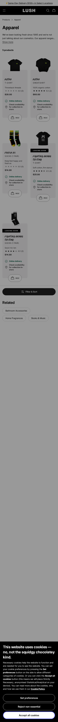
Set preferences (29, 697)
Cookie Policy (38, 689)
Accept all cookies (29, 715)
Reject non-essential (29, 706)
